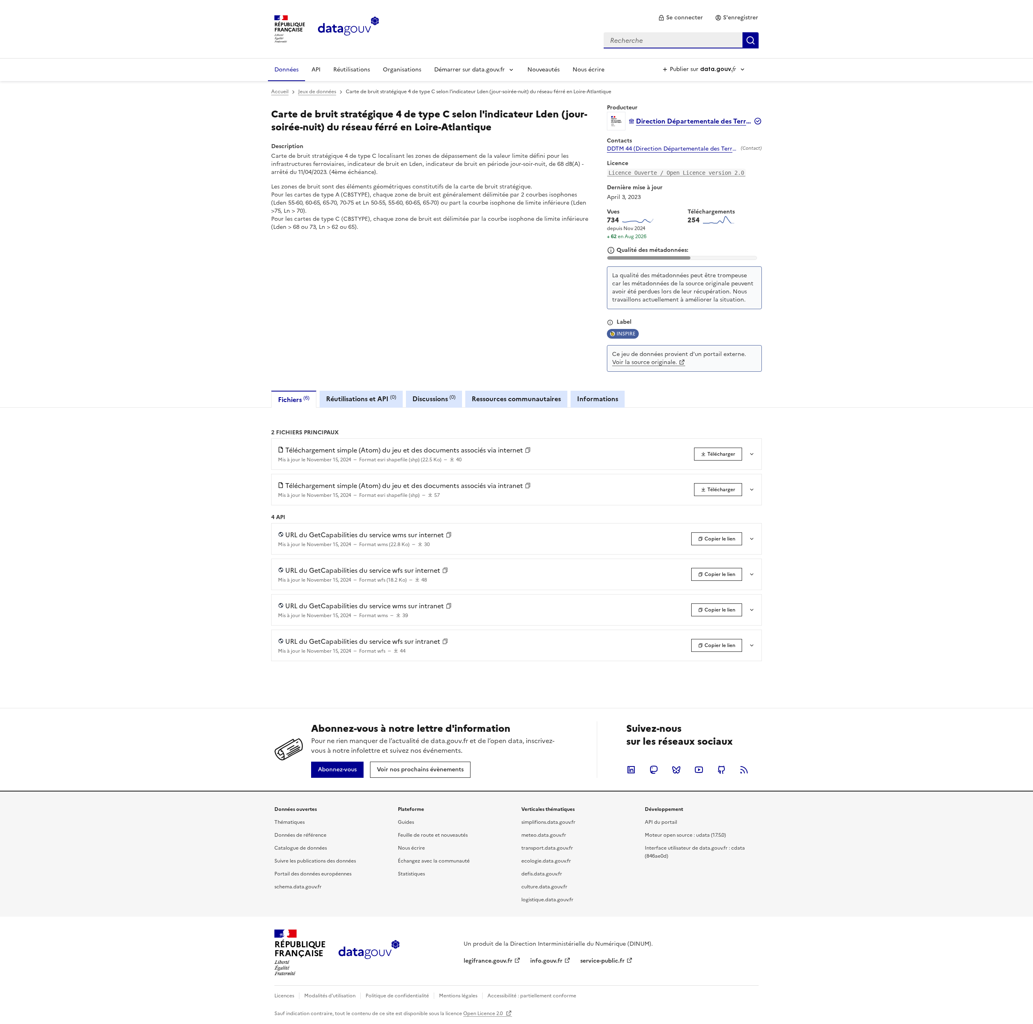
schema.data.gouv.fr (298, 886)
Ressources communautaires (516, 399)
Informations (597, 399)
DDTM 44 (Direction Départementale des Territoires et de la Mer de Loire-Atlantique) (672, 149)
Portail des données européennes (312, 873)
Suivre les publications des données (315, 861)
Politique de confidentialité (397, 995)
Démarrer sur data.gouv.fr (469, 69)
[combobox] (681, 40)
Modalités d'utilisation (329, 995)
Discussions (434, 399)
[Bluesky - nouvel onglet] (676, 770)
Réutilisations (351, 69)
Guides (406, 822)
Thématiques (289, 822)
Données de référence (300, 835)
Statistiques (411, 873)
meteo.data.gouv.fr (543, 835)
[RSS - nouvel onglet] (744, 770)
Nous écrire (588, 69)
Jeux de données (317, 91)
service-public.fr (602, 961)
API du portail (661, 822)
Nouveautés (543, 69)
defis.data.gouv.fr (541, 873)
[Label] (610, 322)
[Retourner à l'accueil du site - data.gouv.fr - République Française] (369, 952)
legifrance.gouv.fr (488, 961)
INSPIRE (626, 333)
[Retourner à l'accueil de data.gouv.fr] (348, 28)
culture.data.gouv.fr (544, 886)
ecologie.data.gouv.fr (546, 861)
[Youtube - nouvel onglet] (699, 770)
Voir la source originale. (644, 362)
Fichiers (293, 399)
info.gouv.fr (546, 961)
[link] (680, 18)
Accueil (280, 91)
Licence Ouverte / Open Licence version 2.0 (676, 173)
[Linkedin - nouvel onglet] (631, 770)
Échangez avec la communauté (434, 861)
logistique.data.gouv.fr (547, 899)
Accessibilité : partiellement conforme (531, 995)
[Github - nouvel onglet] (721, 770)
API (316, 69)
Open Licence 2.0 (483, 1013)
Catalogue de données (300, 848)
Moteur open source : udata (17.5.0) (685, 835)
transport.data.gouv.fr (547, 848)
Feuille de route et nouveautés (433, 835)
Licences (284, 995)
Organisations (402, 69)
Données (286, 69)
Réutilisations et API (361, 399)
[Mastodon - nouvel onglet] (654, 770)
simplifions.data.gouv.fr (548, 822)
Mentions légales (458, 995)
